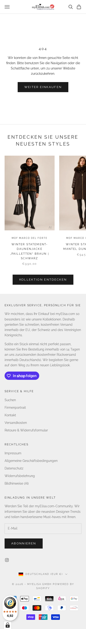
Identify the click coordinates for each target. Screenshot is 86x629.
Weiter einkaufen (43, 87)
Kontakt (10, 415)
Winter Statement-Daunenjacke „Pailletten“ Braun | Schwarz (29, 251)
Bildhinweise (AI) (17, 483)
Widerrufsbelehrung (20, 476)
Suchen (10, 400)
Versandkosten (16, 423)
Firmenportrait (15, 407)
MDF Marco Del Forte (29, 238)
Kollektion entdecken (43, 279)
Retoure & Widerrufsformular (26, 430)
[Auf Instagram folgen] (7, 560)
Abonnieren (23, 543)
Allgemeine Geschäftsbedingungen (31, 461)
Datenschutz (14, 468)
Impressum (13, 453)
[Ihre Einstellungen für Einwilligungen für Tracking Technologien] (7, 625)
